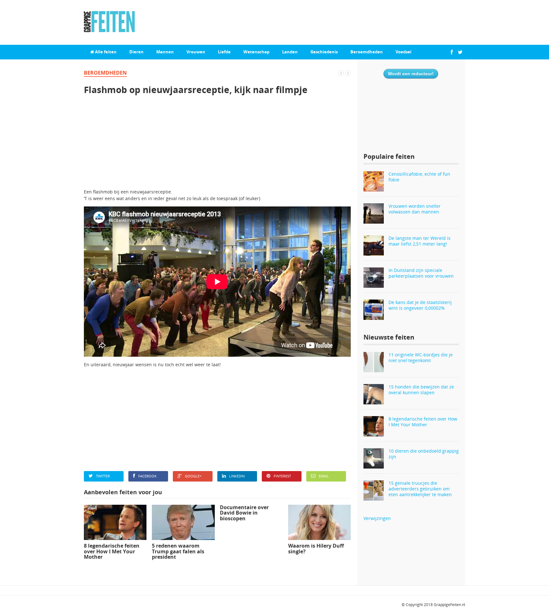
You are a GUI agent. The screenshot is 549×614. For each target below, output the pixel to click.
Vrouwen (195, 52)
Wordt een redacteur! (411, 73)
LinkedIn (237, 476)
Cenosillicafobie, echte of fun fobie (419, 177)
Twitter (103, 476)
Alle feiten (105, 52)
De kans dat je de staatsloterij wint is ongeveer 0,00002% (420, 305)
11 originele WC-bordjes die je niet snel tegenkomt (421, 357)
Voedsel (403, 52)
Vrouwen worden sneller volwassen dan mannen (415, 209)
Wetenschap (256, 52)
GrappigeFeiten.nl (449, 604)
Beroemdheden (366, 52)
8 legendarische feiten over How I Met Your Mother (423, 422)
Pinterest (282, 476)
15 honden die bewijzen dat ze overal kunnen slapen (421, 389)
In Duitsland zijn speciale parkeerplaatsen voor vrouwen (421, 273)
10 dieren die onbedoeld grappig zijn (424, 454)
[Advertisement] (217, 143)
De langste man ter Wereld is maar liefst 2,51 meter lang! (420, 241)
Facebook (147, 476)
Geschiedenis (324, 52)
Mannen (165, 52)
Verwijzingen (377, 518)
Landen (290, 52)
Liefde (224, 52)
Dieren (136, 52)
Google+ (193, 476)
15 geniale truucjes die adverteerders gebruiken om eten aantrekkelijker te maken (420, 488)
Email (324, 476)
